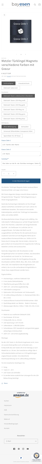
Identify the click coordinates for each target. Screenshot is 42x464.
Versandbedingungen (11, 424)
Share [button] (6, 383)
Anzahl (3, 169)
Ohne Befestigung (10, 127)
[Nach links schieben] (16, 54)
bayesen (18, 461)
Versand (9, 76)
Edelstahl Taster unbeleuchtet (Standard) (18, 96)
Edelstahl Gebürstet (11, 88)
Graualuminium (24, 83)
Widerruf (7, 419)
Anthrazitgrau (8, 83)
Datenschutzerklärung (11, 414)
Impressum (8, 405)
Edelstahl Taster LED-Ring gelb (14, 105)
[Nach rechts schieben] (25, 54)
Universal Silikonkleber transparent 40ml (18, 131)
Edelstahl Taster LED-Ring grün (14, 114)
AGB (5, 410)
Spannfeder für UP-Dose (12, 136)
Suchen (6, 401)
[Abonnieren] (35, 441)
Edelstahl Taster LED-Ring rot (14, 109)
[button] (2, 4)
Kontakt (6, 428)
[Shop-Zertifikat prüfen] (36, 463)
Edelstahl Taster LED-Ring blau (14, 119)
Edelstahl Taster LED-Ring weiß (14, 100)
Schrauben (25, 127)
